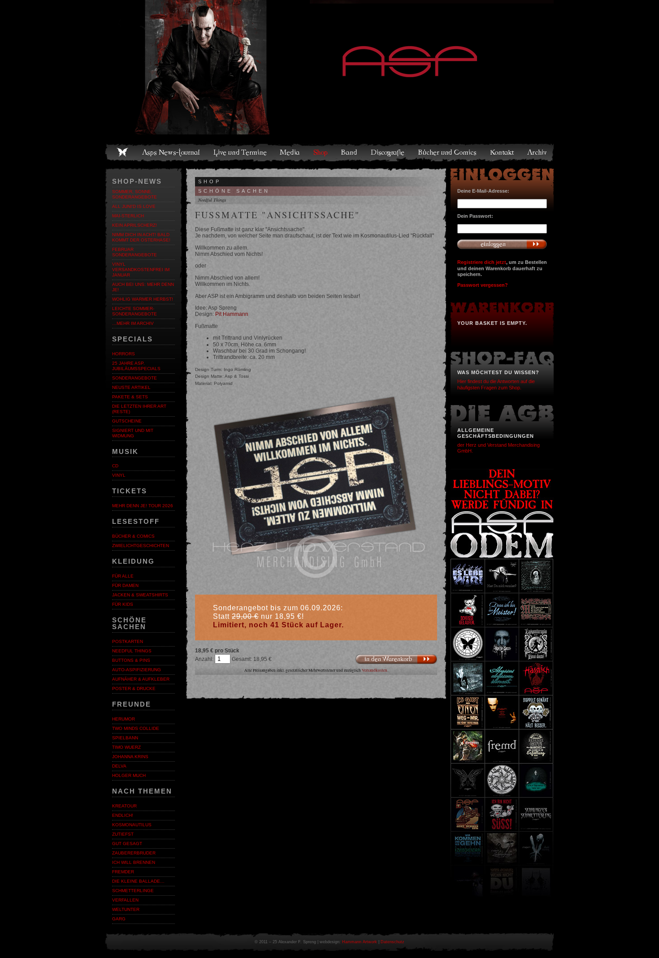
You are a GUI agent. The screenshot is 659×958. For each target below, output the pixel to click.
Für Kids (122, 604)
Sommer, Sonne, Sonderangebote (134, 194)
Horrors (123, 353)
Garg (119, 918)
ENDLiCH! (122, 815)
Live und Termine (240, 152)
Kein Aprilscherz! (134, 225)
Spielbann (125, 737)
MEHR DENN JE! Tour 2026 (142, 505)
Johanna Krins (130, 756)
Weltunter (125, 909)
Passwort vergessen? (482, 285)
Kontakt (502, 152)
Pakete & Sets (130, 396)
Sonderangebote (134, 377)
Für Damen (125, 585)
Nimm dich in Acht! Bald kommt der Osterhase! (141, 237)
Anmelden (502, 244)
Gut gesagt (127, 843)
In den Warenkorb (396, 659)
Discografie (388, 152)
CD (115, 465)
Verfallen (125, 900)
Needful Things (132, 650)
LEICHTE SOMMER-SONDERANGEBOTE (134, 311)
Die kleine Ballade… (138, 881)
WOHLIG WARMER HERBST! (142, 299)
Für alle (123, 576)
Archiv (537, 152)
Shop (321, 152)
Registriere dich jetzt (481, 262)
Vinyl (119, 475)
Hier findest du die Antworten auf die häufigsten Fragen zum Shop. (496, 384)
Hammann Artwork (359, 942)
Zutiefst (123, 834)
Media (290, 152)
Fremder (123, 871)
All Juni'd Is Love (134, 206)
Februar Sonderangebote (134, 252)
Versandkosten (374, 670)
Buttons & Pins (131, 660)
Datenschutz (392, 942)
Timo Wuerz (126, 747)
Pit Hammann (231, 314)
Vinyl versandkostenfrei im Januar (140, 269)
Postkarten (127, 641)
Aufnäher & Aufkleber (140, 679)
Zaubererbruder (134, 852)
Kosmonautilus (132, 824)
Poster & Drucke (134, 688)
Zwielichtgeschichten (140, 545)
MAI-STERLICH (128, 215)
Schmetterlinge (133, 890)
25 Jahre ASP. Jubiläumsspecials (136, 366)
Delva (119, 766)
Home (122, 152)
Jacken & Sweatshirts (140, 594)
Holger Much (129, 775)
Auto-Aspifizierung (136, 669)
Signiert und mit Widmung (132, 433)
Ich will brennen (133, 862)
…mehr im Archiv (133, 323)
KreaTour (124, 805)
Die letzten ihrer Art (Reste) (139, 409)
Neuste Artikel (131, 387)
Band (349, 152)
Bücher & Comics (133, 536)
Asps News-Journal (171, 152)
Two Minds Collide (135, 728)
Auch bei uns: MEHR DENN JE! (143, 287)
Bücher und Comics (447, 152)
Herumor (123, 718)
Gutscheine (127, 421)
